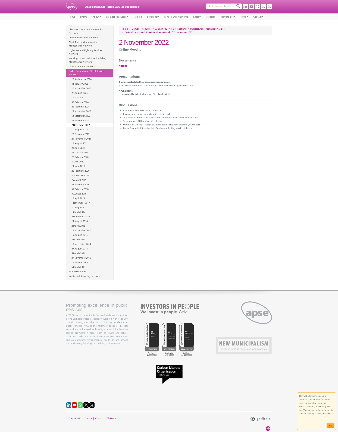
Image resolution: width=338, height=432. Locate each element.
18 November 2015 (81, 230)
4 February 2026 (79, 83)
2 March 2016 (78, 225)
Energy (197, 16)
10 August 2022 (79, 129)
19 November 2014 (81, 244)
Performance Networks (176, 16)
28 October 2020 (80, 157)
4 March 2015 (78, 239)
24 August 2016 (79, 221)
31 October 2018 (80, 189)
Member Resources (116, 16)
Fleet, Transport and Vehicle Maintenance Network (83, 44)
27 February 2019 (80, 184)
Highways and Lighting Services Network (85, 52)
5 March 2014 (78, 253)
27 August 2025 (79, 92)
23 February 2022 (80, 134)
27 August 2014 (79, 248)
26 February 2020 (80, 170)
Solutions (152, 16)
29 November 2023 (81, 111)
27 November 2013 (81, 257)
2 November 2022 (80, 124)
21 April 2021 (78, 147)
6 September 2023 (80, 115)
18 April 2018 (78, 198)
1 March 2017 (78, 212)
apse (71, 8)
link (328, 413)
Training (137, 16)
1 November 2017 (80, 202)
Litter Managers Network (82, 66)
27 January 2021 (79, 152)
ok (330, 425)
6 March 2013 (78, 267)
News (243, 16)
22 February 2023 (80, 120)
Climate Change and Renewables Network (86, 31)
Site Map (111, 418)
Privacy (88, 418)
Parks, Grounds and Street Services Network (87, 72)
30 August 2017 (79, 207)
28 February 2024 (80, 106)
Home (72, 16)
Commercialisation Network (83, 37)
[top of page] (268, 428)
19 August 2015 (79, 234)
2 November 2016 (80, 216)
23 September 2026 (81, 79)
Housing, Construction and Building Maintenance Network (87, 60)
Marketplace (227, 16)
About (96, 16)
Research (210, 16)
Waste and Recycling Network (84, 276)
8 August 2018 (78, 193)
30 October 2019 (80, 175)
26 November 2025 (81, 88)
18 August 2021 (79, 143)
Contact (257, 16)
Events (83, 16)
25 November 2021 (81, 138)
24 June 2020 (78, 166)
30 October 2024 (80, 102)
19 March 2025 (78, 97)
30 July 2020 (77, 161)
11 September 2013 (81, 262)
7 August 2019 (78, 179)
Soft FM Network (77, 271)
